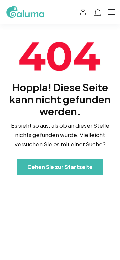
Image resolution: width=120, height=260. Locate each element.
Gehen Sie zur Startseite (60, 166)
